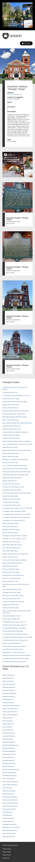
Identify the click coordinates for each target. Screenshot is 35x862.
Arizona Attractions (8, 681)
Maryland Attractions (8, 742)
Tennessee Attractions (9, 809)
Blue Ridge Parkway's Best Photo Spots (14, 417)
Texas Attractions (7, 812)
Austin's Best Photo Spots (10, 408)
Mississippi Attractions (9, 754)
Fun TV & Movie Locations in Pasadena (14, 465)
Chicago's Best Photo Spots (10, 435)
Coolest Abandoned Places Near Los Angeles (16, 441)
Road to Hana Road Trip (9, 581)
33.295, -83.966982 (13, 99)
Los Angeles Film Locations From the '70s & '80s (17, 508)
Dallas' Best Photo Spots (10, 447)
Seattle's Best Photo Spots (10, 604)
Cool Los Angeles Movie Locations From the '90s (17, 444)
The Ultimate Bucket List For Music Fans (14, 640)
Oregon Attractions (8, 794)
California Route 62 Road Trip (11, 426)
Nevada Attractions (8, 766)
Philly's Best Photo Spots (10, 566)
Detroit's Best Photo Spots (10, 456)
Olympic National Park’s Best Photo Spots (15, 554)
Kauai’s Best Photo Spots (10, 496)
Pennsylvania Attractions (9, 797)
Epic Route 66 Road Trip (10, 462)
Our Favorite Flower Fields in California (14, 560)
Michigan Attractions (8, 748)
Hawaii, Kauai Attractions (10, 708)
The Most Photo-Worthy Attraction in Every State (17, 637)
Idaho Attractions (7, 717)
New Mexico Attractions (9, 775)
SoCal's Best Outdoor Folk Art (11, 616)
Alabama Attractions (8, 675)
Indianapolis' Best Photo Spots (11, 490)
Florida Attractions (8, 699)
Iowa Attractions (7, 727)
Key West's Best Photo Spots (11, 499)
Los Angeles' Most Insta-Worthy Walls (13, 511)
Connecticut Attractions (9, 693)
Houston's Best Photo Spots (11, 484)
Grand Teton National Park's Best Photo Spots (16, 471)
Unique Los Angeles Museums (11, 643)
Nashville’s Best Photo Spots (11, 541)
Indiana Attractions (8, 724)
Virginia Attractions (8, 821)
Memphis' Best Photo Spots (10, 529)
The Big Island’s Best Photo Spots (12, 631)
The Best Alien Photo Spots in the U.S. (14, 622)
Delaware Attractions (8, 696)
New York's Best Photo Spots (11, 548)
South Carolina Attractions (10, 803)
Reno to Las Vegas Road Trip (11, 578)
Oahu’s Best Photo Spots (10, 551)
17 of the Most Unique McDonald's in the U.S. (16, 395)
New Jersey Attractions (9, 772)
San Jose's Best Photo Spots (11, 598)
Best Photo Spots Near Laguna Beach (14, 414)
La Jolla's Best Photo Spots (10, 502)
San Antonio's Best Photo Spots (12, 589)
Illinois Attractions (7, 721)
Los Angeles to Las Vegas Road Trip (13, 520)
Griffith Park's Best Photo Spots (12, 478)
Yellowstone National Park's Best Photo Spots (16, 655)
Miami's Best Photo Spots (10, 532)
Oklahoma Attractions (9, 791)
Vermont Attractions (8, 818)
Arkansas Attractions (8, 684)
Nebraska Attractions (8, 763)
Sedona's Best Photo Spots (10, 607)
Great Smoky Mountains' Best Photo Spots (15, 474)
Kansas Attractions (8, 730)
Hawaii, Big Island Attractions (11, 705)
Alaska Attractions (7, 678)
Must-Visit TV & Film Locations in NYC (14, 538)
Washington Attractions (9, 824)
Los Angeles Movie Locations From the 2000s (16, 514)
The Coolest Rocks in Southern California (15, 634)
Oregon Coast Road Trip (10, 557)
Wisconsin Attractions (8, 833)
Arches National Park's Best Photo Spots (14, 401)
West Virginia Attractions (9, 830)
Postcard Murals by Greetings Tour (13, 575)
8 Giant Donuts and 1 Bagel (10, 398)
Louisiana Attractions (8, 736)
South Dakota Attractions (10, 806)
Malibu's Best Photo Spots (10, 523)
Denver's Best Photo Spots (10, 453)
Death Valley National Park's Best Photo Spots (16, 450)
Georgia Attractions (8, 702)
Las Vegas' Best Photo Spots (11, 505)
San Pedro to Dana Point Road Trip (13, 601)
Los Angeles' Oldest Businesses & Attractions (16, 517)
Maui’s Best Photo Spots (9, 526)
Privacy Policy (6, 852)
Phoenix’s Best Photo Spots (10, 569)
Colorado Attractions (8, 690)
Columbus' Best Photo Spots (11, 438)
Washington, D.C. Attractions (11, 827)
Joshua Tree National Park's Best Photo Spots (16, 493)
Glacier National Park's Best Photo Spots (14, 468)
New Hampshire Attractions (10, 769)
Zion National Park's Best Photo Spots (14, 661)
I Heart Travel (6, 849)
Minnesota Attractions (9, 751)
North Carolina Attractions (10, 781)
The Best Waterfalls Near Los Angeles (14, 628)
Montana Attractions (8, 760)
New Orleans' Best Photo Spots (12, 545)
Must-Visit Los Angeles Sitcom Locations (14, 535)
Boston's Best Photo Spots (10, 420)
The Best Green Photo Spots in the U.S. (14, 625)
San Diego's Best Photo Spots (11, 592)
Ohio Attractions (7, 788)
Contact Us (5, 858)
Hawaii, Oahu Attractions (10, 714)
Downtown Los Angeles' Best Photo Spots (15, 459)
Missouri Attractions (8, 757)
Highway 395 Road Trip (9, 481)
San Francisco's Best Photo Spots (12, 595)
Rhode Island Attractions (9, 800)
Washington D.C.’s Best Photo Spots (13, 652)
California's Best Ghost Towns (11, 429)
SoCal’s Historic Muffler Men (11, 619)
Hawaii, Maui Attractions (9, 711)
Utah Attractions (7, 815)
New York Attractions (8, 778)
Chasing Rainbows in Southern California (15, 432)
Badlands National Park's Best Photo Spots (15, 411)
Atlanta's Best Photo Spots (10, 404)
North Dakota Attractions (9, 784)
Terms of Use (6, 855)
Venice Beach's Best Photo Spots (12, 649)
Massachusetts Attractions (10, 745)
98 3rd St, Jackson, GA (14, 94)
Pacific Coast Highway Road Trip (12, 563)
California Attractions (8, 687)
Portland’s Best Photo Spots (11, 572)
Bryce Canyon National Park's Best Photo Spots (17, 423)
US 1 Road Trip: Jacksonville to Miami (14, 646)
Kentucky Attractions (8, 733)
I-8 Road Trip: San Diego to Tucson (13, 487)
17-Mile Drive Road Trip (9, 392)
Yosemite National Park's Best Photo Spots (15, 658)
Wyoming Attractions (8, 836)
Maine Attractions (7, 739)
